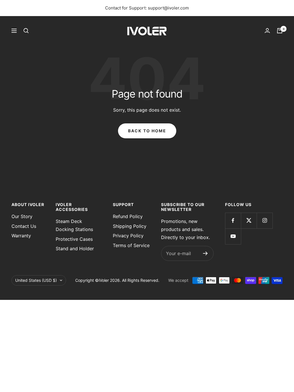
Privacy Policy (128, 235)
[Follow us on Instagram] (264, 220)
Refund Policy (128, 216)
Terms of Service (131, 245)
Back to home (147, 130)
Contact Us (23, 226)
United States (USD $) (36, 280)
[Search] (26, 30)
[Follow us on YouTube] (233, 236)
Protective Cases (74, 239)
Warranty (21, 235)
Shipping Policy (129, 226)
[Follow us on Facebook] (233, 220)
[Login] (267, 30)
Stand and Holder (75, 248)
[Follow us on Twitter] (249, 220)
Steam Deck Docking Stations (74, 225)
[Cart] (280, 30)
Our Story (21, 216)
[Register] (205, 253)
